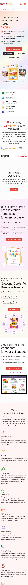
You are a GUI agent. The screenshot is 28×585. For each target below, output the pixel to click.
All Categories (7, 9)
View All (14, 189)
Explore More (14, 309)
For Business (8, 54)
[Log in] (20, 4)
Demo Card (20, 54)
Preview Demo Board (14, 373)
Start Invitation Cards (14, 240)
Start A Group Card (14, 49)
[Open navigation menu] (24, 4)
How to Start (14, 57)
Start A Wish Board (14, 368)
